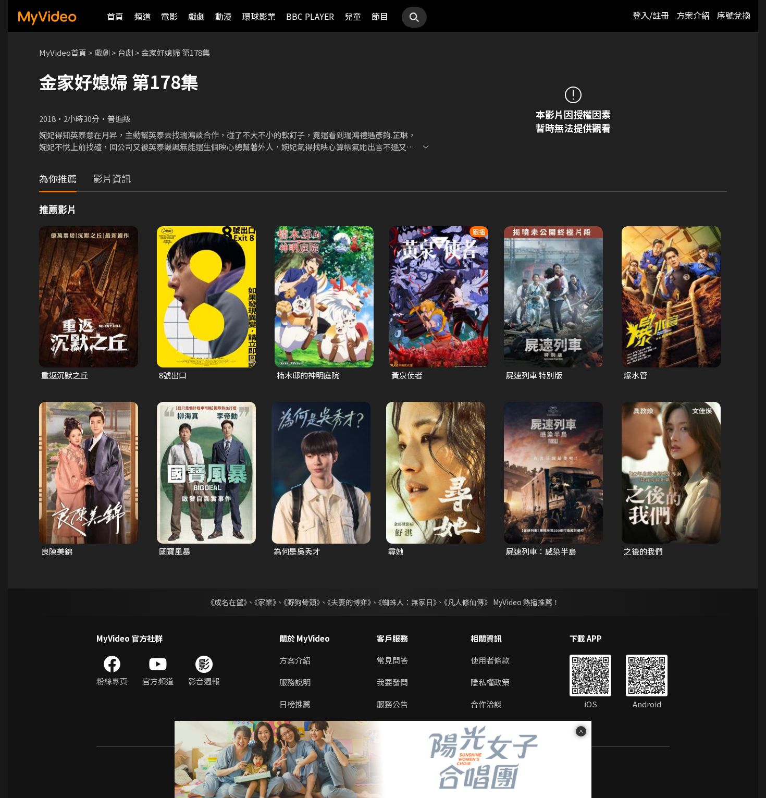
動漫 (223, 16)
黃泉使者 (407, 375)
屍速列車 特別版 (534, 375)
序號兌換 (733, 15)
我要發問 (392, 682)
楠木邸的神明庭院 (308, 375)
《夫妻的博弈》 (349, 602)
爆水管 (635, 375)
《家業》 (265, 602)
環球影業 (259, 16)
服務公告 (392, 703)
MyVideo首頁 (63, 52)
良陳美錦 (56, 551)
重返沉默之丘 (64, 375)
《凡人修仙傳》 (467, 602)
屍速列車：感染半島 (541, 551)
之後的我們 (643, 551)
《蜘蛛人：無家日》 (407, 602)
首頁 (115, 16)
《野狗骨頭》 (301, 602)
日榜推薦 (295, 703)
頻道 (142, 16)
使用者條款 (490, 660)
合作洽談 (486, 703)
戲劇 (196, 16)
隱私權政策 (490, 682)
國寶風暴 (174, 551)
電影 (169, 16)
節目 (380, 16)
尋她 (396, 551)
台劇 (125, 52)
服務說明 (295, 682)
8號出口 (173, 375)
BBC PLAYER (310, 16)
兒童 (352, 16)
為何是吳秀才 (297, 551)
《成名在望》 (227, 602)
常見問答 (392, 660)
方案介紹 (693, 15)
